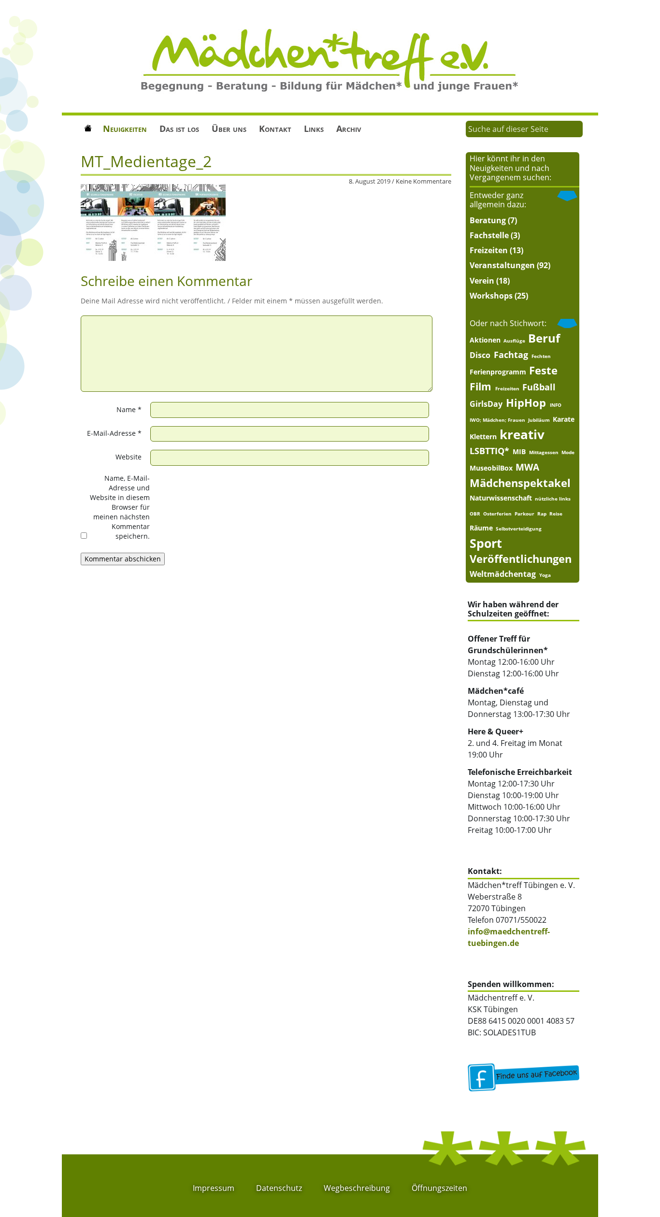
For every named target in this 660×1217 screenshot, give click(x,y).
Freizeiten (489, 250)
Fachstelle (489, 235)
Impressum (213, 1188)
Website (128, 456)
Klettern (483, 436)
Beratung (488, 220)
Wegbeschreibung (357, 1188)
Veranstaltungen (502, 265)
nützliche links (553, 498)
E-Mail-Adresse (114, 433)
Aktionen (485, 340)
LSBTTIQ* (489, 451)
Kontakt (275, 128)
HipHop (526, 402)
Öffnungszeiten (439, 1188)
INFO (555, 404)
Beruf (544, 338)
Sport (486, 543)
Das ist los (179, 128)
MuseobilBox (491, 468)
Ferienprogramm (498, 372)
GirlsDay (486, 404)
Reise (555, 513)
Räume (481, 528)
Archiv (348, 128)
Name (129, 409)
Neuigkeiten (125, 128)
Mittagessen (544, 452)
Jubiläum (539, 419)
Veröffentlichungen (521, 558)
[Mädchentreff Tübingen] (330, 59)
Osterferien (497, 513)
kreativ (522, 434)
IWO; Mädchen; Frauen (497, 419)
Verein (482, 280)
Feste (543, 370)
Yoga (545, 575)
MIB (519, 451)
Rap (541, 513)
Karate (563, 419)
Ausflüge (514, 340)
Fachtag (511, 354)
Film (480, 386)
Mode (567, 452)
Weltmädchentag (503, 574)
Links (314, 128)
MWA (527, 466)
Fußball (539, 387)
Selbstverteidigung (519, 528)
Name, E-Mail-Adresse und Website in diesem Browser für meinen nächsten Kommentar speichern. (120, 507)
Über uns (229, 128)
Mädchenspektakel (520, 482)
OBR (475, 513)
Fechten (541, 356)
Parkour (524, 513)
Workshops (491, 295)
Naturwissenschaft (501, 498)
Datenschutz (279, 1188)
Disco (480, 355)
